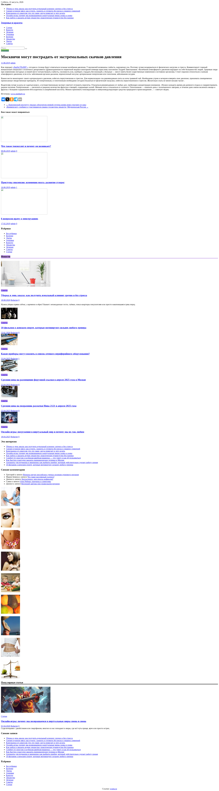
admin (13, 63)
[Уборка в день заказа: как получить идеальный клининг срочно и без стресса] (25, 286)
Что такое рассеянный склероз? (40, 477)
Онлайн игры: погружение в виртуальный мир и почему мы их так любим (42, 431)
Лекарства (10, 39)
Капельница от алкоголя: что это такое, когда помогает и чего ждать (35, 13)
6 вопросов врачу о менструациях (19, 218)
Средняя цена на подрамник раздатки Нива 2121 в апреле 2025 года (38, 405)
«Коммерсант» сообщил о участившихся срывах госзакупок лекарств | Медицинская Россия (47, 107)
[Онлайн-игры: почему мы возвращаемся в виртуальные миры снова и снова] (25, 712)
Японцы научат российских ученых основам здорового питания (51, 475)
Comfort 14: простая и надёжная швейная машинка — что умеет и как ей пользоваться (43, 458)
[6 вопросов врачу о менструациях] (24, 214)
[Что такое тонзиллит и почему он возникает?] (24, 141)
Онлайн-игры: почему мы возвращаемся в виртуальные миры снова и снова (39, 15)
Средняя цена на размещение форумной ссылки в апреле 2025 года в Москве (43, 379)
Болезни (9, 37)
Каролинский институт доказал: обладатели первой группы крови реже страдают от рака (46, 105)
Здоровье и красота (11, 22)
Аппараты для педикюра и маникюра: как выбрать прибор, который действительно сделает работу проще (52, 462)
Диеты (9, 41)
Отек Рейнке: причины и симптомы (35, 481)
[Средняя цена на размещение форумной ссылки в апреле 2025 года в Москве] (9, 370)
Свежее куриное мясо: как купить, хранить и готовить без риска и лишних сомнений (43, 11)
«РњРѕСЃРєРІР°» (20, 67)
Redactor (14, 300)
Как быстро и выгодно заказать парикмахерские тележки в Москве (35, 460)
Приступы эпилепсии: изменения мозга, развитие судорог (33, 182)
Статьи (9, 27)
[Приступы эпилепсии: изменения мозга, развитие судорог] (24, 177)
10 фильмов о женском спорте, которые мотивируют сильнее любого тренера (43, 327)
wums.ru (113, 789)
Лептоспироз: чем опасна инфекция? (37, 479)
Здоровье (10, 34)
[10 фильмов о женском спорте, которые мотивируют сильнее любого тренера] (9, 318)
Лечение (9, 32)
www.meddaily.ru (18, 94)
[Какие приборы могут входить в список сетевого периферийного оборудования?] (9, 344)
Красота (9, 30)
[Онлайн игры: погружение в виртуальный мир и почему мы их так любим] (9, 422)
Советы (9, 43)
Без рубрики (11, 233)
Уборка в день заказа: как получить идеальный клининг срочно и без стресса (39, 9)
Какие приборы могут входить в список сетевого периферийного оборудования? (45, 353)
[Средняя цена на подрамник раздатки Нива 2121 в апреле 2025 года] (9, 396)
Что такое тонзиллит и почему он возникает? (26, 146)
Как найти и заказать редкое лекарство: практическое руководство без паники (40, 18)
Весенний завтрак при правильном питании (40, 484)
